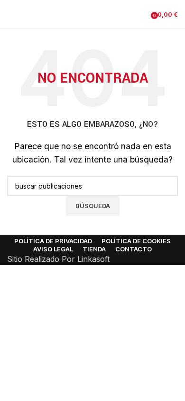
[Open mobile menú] (10, 14)
